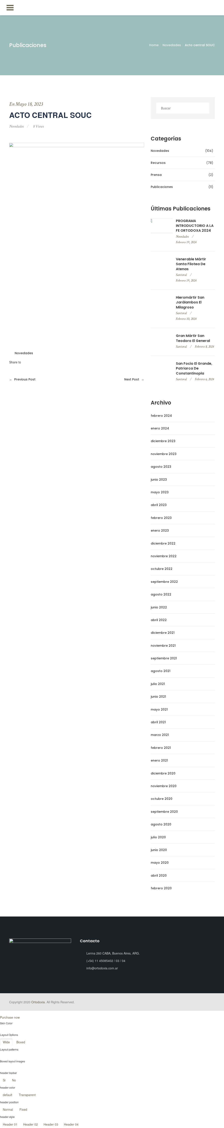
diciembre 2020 (163, 773)
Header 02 (30, 1124)
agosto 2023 (161, 466)
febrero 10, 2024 (186, 319)
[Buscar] (205, 108)
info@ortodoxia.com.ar (102, 968)
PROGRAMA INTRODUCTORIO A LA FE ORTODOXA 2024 (195, 226)
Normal (8, 1109)
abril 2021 (158, 722)
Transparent (27, 1095)
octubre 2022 (161, 569)
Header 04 (71, 1124)
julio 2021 (158, 684)
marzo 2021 (160, 735)
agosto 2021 (160, 671)
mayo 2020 (160, 862)
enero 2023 (160, 530)
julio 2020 (158, 837)
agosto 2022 (161, 594)
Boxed (20, 1042)
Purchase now (10, 1017)
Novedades (172, 45)
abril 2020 (159, 875)
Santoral (181, 275)
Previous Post (22, 379)
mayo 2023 (160, 492)
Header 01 (10, 1124)
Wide (6, 1042)
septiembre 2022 (164, 582)
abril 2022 (159, 620)
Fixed (23, 1109)
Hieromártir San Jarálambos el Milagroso (190, 302)
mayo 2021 (159, 709)
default (7, 1095)
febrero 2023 (161, 518)
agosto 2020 (161, 824)
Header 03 (51, 1124)
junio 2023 (159, 479)
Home (154, 45)
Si (4, 1080)
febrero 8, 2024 (204, 346)
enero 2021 (159, 760)
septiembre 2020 (164, 811)
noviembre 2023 (164, 454)
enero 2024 (160, 428)
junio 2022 (159, 607)
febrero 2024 (161, 415)
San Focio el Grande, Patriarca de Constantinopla (194, 368)
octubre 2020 (161, 799)
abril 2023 (159, 505)
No (14, 1080)
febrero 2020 (161, 888)
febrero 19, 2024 (186, 242)
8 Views (38, 126)
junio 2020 (159, 850)
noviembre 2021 (163, 645)
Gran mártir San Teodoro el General (193, 338)
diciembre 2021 (163, 633)
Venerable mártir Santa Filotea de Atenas (191, 264)
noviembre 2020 (164, 786)
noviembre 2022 (164, 556)
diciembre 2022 (163, 543)
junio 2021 (158, 696)
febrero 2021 (161, 748)
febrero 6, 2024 (204, 379)
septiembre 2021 (164, 658)
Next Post (134, 379)
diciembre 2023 (163, 441)
